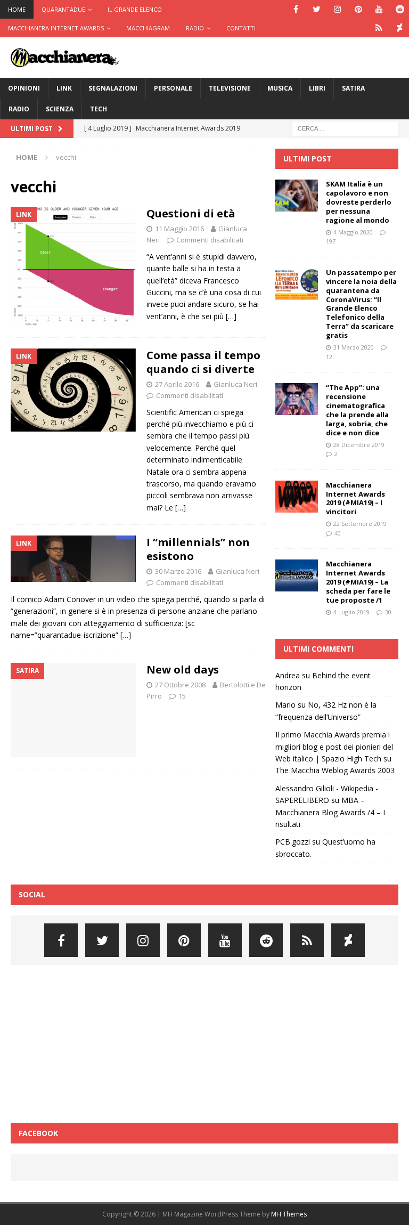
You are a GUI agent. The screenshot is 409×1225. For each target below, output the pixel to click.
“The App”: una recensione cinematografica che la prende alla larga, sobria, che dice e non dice (357, 410)
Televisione (230, 88)
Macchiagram (148, 28)
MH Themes (289, 1214)
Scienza (59, 108)
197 (331, 241)
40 (337, 533)
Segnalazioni (112, 88)
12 (329, 357)
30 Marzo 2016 (178, 571)
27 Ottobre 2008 (180, 684)
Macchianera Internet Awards (56, 28)
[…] (231, 316)
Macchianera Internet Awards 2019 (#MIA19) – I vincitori (355, 498)
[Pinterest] (358, 9)
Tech (98, 108)
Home (17, 9)
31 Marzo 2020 (353, 347)
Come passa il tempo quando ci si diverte (203, 362)
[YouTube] (379, 9)
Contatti (241, 28)
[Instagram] (337, 9)
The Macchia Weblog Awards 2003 (335, 770)
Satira (353, 88)
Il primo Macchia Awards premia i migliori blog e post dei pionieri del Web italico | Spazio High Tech (334, 746)
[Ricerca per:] (345, 128)
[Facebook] (296, 9)
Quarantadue (63, 9)
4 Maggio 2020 (353, 232)
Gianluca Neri (235, 384)
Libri (317, 88)
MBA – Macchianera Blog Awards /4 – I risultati (330, 812)
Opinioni (24, 88)
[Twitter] (316, 9)
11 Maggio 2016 (179, 228)
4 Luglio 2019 (351, 612)
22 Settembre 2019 (360, 524)
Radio (195, 28)
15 (182, 696)
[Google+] (379, 28)
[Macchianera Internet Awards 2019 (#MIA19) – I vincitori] (296, 497)
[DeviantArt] (399, 28)
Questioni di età (190, 213)
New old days (182, 669)
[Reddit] (399, 9)
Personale (173, 88)
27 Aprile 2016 (177, 384)
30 (388, 612)
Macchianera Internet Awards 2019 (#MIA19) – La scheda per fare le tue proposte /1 (358, 582)
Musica (279, 88)
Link (64, 88)
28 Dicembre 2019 (359, 445)
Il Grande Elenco (135, 9)
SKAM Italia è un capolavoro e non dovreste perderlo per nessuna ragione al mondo (358, 202)
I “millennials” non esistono (198, 549)
